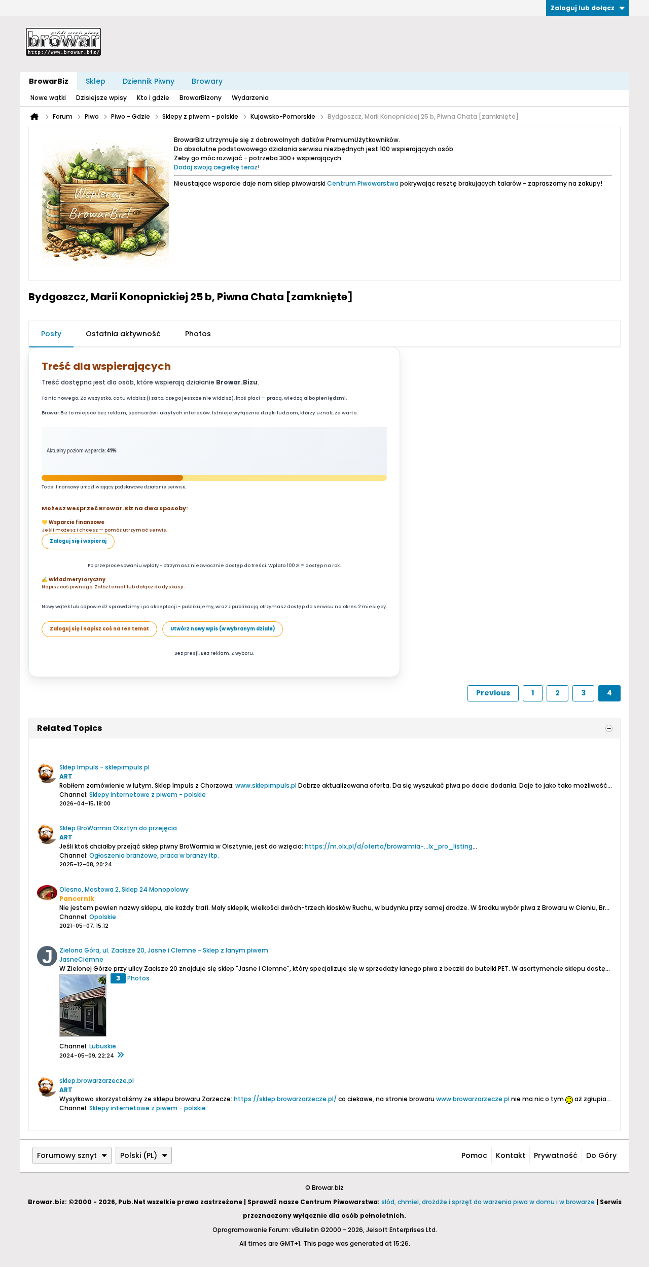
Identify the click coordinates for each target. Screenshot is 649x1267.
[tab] (51, 334)
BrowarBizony (200, 97)
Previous (493, 693)
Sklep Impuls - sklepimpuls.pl (104, 767)
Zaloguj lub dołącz (583, 8)
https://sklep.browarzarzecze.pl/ (285, 1099)
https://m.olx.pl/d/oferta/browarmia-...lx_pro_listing (389, 846)
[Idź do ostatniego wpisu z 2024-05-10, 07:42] (120, 1055)
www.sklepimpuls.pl (266, 785)
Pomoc (474, 1155)
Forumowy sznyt (67, 1155)
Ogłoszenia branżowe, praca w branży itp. (154, 855)
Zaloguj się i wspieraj (78, 541)
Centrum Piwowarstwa (363, 183)
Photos (198, 334)
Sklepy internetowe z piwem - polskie (147, 794)
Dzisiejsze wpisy (101, 97)
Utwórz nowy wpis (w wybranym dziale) (222, 628)
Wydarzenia (250, 97)
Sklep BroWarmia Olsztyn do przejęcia (118, 828)
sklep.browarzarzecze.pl (96, 1080)
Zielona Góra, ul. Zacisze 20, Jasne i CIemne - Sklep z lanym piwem (163, 950)
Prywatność (556, 1155)
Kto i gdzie (153, 97)
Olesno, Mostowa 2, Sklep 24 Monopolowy (124, 889)
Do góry (601, 1155)
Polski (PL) (138, 1155)
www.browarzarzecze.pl (473, 1099)
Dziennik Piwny (148, 81)
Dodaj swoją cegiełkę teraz (216, 167)
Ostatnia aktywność (123, 334)
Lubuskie (102, 1046)
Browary (207, 81)
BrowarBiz (48, 81)
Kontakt (510, 1155)
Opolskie (102, 916)
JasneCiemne (81, 959)
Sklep (95, 81)
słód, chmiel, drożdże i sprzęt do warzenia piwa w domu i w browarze (488, 1202)
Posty (51, 334)
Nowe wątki (48, 97)
